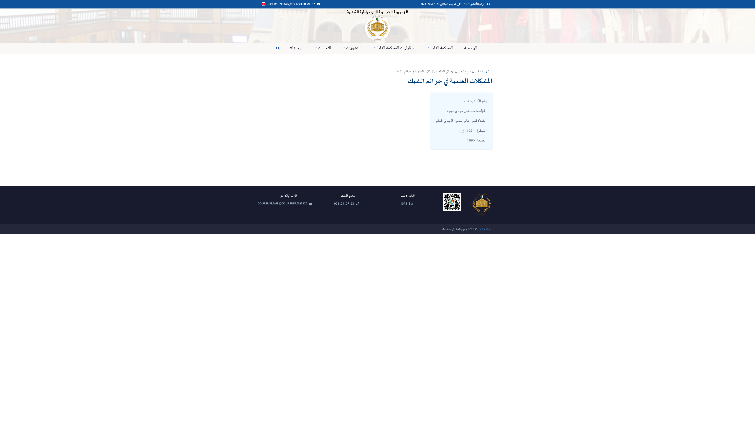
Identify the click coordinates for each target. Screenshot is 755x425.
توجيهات (296, 48)
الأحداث (324, 48)
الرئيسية (470, 48)
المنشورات (354, 48)
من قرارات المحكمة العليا (396, 48)
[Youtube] (263, 4)
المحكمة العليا (442, 48)
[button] (278, 48)
